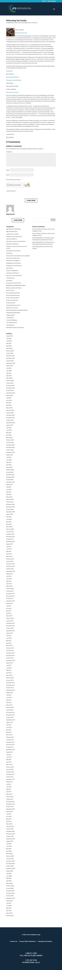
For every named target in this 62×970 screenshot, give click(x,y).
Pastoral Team (10, 290)
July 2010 (8, 814)
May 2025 (8, 373)
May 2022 (8, 462)
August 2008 (9, 871)
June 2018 (9, 578)
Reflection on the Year (12, 307)
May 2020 (8, 521)
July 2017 (8, 606)
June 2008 (9, 876)
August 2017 (9, 603)
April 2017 (8, 613)
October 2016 (9, 628)
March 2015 (9, 675)
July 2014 (8, 695)
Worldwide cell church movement (15, 327)
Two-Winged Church (11, 322)
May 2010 (8, 819)
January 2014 (9, 710)
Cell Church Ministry (11, 239)
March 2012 (9, 764)
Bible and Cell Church (11, 231)
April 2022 (8, 464)
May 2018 (8, 581)
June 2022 (9, 460)
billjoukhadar (11, 22)
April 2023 (8, 435)
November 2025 (10, 358)
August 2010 (9, 811)
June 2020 (9, 519)
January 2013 (9, 739)
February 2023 (10, 440)
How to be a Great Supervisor (14, 275)
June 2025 (9, 370)
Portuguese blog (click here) (13, 80)
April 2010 (8, 821)
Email (8, 174)
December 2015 (10, 653)
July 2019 (8, 546)
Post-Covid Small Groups (13, 295)
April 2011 (8, 791)
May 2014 (8, 700)
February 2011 (10, 796)
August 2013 (9, 722)
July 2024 (8, 398)
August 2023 (9, 425)
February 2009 (10, 856)
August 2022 (9, 455)
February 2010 (10, 826)
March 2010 (9, 824)
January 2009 (9, 858)
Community (9, 253)
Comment (9, 151)
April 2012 (8, 762)
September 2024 (10, 393)
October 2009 (9, 836)
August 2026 (9, 336)
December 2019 (10, 534)
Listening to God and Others (13, 283)
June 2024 (9, 400)
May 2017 (8, 611)
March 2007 (9, 913)
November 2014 (10, 685)
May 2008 (8, 878)
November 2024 (10, 388)
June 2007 (9, 905)
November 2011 (10, 774)
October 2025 (9, 360)
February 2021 (10, 499)
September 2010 (10, 809)
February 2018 (10, 588)
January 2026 (9, 353)
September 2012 (10, 749)
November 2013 (10, 715)
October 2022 (9, 450)
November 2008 (10, 863)
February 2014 (10, 707)
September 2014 (10, 690)
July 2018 (8, 576)
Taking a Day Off (10, 315)
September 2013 (10, 720)
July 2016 (8, 635)
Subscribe (31, 200)
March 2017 (9, 616)
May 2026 (8, 343)
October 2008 (9, 866)
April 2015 (8, 672)
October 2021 (9, 479)
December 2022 (10, 445)
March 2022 (9, 467)
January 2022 (9, 472)
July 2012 (8, 754)
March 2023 (9, 437)
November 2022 (10, 447)
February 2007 (10, 915)
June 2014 (9, 697)
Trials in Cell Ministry (11, 320)
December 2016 (10, 623)
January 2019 (9, 561)
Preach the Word (10, 302)
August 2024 (9, 395)
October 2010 (9, 806)
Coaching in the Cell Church (13, 250)
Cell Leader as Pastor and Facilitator (16, 241)
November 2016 (10, 625)
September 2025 (10, 363)
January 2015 (9, 680)
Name (8, 170)
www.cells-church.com (21, 33)
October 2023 (9, 420)
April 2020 (8, 524)
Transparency (10, 317)
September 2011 (10, 779)
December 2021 (10, 474)
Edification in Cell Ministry (13, 260)
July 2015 (8, 665)
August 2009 (9, 841)
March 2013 (9, 734)
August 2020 (9, 514)
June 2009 (9, 846)
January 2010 (9, 828)
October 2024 (9, 390)
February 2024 (10, 410)
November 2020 (10, 507)
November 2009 (10, 833)
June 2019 (9, 549)
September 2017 (10, 601)
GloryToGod (9, 268)
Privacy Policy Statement (27, 941)
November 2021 (10, 477)
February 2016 (10, 648)
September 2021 (10, 482)
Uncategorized (26, 22)
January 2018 (9, 591)
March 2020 (9, 526)
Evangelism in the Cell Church (14, 265)
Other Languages (51, 1)
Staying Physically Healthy (13, 312)
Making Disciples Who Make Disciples (16, 285)
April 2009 (8, 851)
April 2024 (8, 405)
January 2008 (9, 888)
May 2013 (8, 729)
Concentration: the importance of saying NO (18, 255)
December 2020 (10, 504)
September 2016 (10, 630)
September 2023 (10, 422)
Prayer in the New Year (12, 300)
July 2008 (8, 873)
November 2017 (10, 596)
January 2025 (9, 383)
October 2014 (9, 687)
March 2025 (9, 378)
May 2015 (8, 670)
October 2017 (9, 598)
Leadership (9, 280)
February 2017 (10, 618)
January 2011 (9, 799)
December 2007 (10, 890)
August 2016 (9, 633)
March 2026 (9, 348)
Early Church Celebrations (13, 258)
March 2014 (9, 705)
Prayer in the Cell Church (12, 297)
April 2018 (8, 583)
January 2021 (9, 502)
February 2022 (10, 469)
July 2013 (8, 725)
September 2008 (10, 868)
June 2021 (9, 489)
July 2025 (8, 368)
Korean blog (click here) (12, 77)
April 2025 (8, 375)
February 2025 (10, 380)
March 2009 (9, 853)
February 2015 (10, 677)
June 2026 (9, 341)
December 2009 (10, 831)
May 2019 (8, 551)
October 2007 (9, 895)
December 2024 (10, 385)
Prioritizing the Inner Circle (13, 305)
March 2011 (9, 794)
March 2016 (9, 645)
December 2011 (10, 772)
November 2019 (10, 536)
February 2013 (10, 737)
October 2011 (9, 777)
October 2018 (9, 568)
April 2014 (8, 702)
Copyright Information (45, 941)
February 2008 (10, 886)
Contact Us (13, 941)
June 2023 (9, 430)
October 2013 (9, 717)
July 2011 (8, 784)
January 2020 (9, 531)
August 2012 (9, 752)
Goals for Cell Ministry (12, 270)
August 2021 (9, 484)
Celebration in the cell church (14, 236)
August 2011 (9, 781)
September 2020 (10, 511)
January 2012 (9, 769)
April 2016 (8, 643)
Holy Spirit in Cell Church (12, 273)
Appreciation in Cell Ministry (13, 229)
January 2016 (9, 650)
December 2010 (10, 801)
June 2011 (9, 786)
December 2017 (10, 593)
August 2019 (9, 544)
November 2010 (10, 804)
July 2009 (8, 843)
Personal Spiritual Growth (13, 293)
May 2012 (8, 759)
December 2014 (10, 682)
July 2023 (8, 427)
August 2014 (9, 692)
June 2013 (9, 727)
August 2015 (9, 663)
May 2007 (8, 908)
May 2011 (8, 789)
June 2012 (9, 757)
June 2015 (9, 668)
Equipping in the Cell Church (13, 263)
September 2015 (10, 660)
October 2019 (9, 539)
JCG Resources (10, 278)
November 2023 (10, 417)
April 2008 (8, 881)
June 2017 (9, 608)
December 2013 (10, 712)
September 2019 (10, 541)
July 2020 (8, 516)
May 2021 (8, 492)
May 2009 (8, 848)
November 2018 (10, 566)
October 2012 (9, 747)
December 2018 (10, 563)
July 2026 (8, 338)
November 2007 (10, 893)
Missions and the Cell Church (14, 288)
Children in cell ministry (12, 244)
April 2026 (8, 346)
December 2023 (10, 415)
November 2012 (10, 744)
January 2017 (9, 621)
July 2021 (8, 487)
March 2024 (9, 407)
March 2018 (9, 586)
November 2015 (10, 655)
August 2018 (9, 573)
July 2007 (8, 903)
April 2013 (8, 732)
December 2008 (10, 861)
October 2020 (9, 509)
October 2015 (9, 658)
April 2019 (8, 554)
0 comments (34, 22)
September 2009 (10, 838)
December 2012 (10, 742)
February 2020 (10, 529)
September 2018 (10, 571)
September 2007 (10, 898)
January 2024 (9, 412)
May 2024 (8, 402)
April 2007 (8, 910)
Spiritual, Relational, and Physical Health (17, 310)
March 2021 (9, 497)
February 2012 (10, 767)
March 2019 (9, 556)
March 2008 (9, 883)
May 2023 (8, 432)
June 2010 (9, 816)
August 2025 (9, 365)
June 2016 (9, 638)
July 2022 (8, 457)
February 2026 (10, 351)
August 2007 (9, 900)
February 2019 (10, 559)
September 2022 (10, 452)
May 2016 (8, 640)
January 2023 (9, 442)
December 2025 (10, 355)
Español (44, 1)
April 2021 (8, 494)
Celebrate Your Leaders (12, 234)
